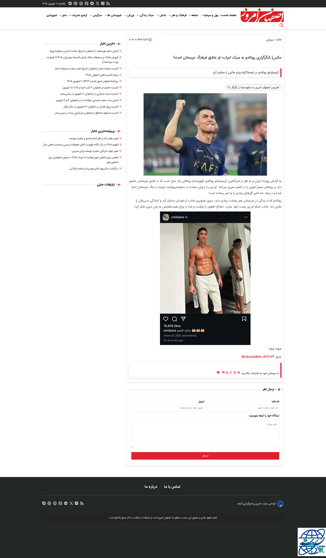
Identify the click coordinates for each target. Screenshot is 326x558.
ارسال (205, 456)
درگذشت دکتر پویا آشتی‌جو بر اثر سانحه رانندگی (93, 169)
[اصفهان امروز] (262, 15)
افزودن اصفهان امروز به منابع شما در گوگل (255, 87)
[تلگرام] (92, 4)
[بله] (70, 4)
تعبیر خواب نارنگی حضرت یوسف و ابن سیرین (95, 151)
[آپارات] (75, 4)
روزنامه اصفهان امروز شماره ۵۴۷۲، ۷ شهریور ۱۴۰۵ (92, 81)
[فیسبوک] (230, 373)
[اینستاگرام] (103, 4)
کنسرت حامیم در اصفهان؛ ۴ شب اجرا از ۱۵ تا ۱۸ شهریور (90, 88)
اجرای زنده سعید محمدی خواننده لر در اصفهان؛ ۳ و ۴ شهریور (87, 100)
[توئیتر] (97, 4)
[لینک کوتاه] (227, 373)
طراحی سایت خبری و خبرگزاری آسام (257, 504)
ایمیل (201, 401)
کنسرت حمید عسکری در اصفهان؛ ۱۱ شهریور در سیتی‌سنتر (89, 94)
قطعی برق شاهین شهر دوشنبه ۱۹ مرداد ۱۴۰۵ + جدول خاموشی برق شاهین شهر (83, 160)
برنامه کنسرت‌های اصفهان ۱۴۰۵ (101, 75)
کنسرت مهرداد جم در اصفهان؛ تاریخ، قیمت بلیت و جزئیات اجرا (86, 68)
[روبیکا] (81, 4)
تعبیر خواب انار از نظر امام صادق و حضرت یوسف (93, 138)
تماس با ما (172, 487)
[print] (218, 372)
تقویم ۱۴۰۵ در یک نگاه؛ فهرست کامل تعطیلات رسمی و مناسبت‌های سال (80, 145)
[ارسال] (223, 373)
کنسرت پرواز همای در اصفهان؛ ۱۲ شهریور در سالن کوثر (91, 107)
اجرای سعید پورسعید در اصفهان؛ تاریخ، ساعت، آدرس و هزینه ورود (83, 51)
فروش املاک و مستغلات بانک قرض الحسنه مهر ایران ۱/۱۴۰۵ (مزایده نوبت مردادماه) (82, 60)
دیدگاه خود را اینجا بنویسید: (263, 416)
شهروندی (51, 15)
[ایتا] (86, 4)
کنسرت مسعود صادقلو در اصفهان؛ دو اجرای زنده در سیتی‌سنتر (86, 113)
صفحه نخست (228, 15)
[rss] (108, 4)
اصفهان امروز (164, 518)
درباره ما (151, 487)
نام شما (275, 401)
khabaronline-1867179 (258, 357)
